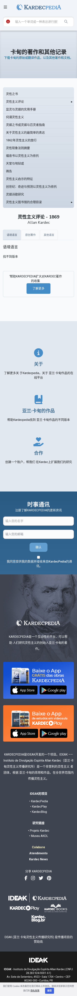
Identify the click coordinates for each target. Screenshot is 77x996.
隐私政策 (34, 990)
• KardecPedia (38, 801)
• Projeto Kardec (38, 830)
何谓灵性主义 (15, 117)
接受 (49, 990)
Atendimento (38, 853)
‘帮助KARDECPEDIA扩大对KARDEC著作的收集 (35, 279)
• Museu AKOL (38, 836)
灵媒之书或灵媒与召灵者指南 (25, 125)
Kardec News (38, 859)
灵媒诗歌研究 (15, 194)
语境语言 (12, 234)
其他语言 (49, 234)
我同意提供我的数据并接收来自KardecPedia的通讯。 (39, 564)
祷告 (9, 171)
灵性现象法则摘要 (18, 148)
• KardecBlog (38, 812)
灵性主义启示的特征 (19, 179)
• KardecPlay (38, 806)
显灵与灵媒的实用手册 (21, 109)
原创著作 (30, 234)
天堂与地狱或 (15, 163)
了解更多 (38, 288)
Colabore (38, 847)
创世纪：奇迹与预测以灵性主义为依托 (31, 186)
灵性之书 (12, 94)
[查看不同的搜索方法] (8, 21)
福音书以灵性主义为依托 (22, 156)
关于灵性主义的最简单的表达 (25, 132)
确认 (38, 547)
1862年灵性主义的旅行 (21, 140)
